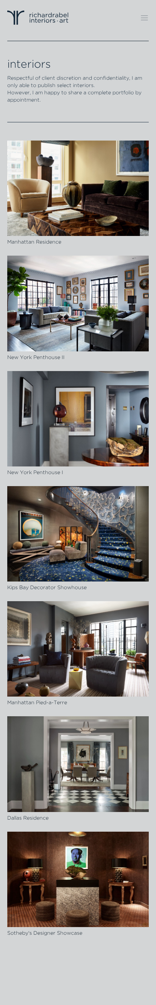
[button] (144, 18)
